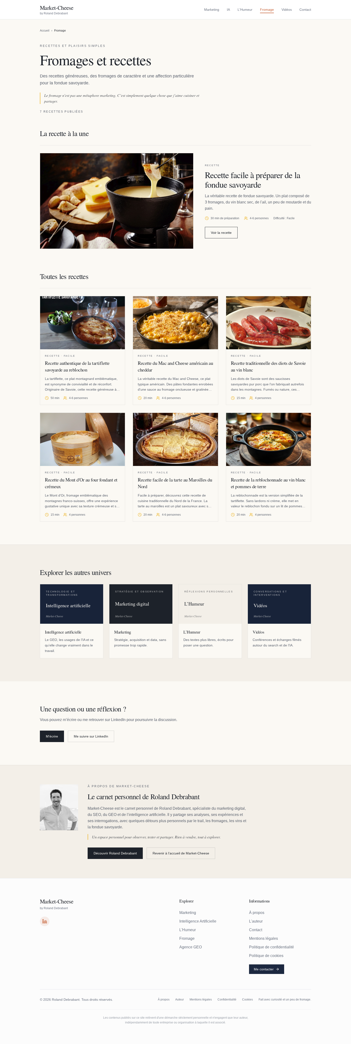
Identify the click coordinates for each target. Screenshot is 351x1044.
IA (228, 9)
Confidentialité (227, 999)
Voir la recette (221, 233)
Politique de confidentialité (271, 947)
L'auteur (256, 921)
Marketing (211, 9)
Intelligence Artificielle (197, 921)
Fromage (267, 9)
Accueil (44, 30)
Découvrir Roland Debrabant (115, 853)
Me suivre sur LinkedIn (91, 736)
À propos (256, 913)
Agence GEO (190, 947)
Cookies (247, 999)
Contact (305, 9)
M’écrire (52, 736)
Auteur (179, 999)
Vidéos (287, 9)
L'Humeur (245, 9)
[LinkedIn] (44, 921)
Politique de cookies (266, 956)
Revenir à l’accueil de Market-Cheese (181, 853)
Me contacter (264, 969)
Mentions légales (263, 938)
